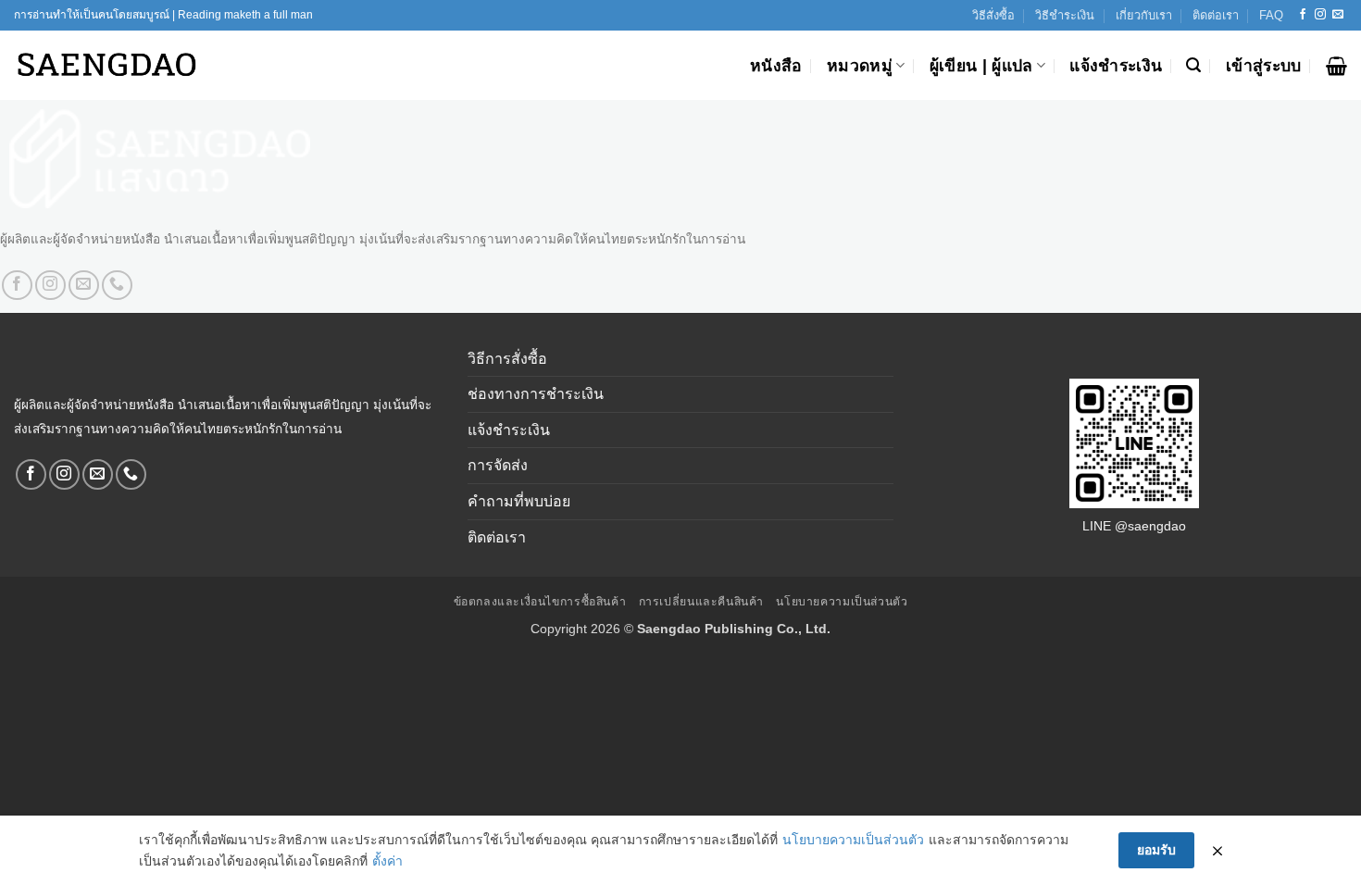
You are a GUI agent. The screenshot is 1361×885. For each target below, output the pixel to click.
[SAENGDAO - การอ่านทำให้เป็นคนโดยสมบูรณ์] (106, 65)
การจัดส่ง (498, 465)
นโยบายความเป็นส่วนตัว (841, 601)
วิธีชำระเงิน (1064, 15)
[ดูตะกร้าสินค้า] (1336, 65)
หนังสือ (776, 65)
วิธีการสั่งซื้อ (507, 359)
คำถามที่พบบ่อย (519, 501)
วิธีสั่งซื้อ (993, 15)
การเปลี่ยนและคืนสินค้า (701, 601)
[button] (1193, 65)
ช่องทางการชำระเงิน (536, 394)
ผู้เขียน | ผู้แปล (981, 65)
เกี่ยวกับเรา (1144, 15)
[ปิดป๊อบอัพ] (1217, 851)
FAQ (1271, 15)
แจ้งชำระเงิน (1115, 65)
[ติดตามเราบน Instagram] (1320, 14)
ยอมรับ (1156, 849)
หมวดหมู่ (860, 65)
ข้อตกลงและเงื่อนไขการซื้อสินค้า (540, 601)
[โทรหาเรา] (117, 285)
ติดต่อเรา (1215, 15)
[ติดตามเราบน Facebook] (1302, 14)
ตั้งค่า (387, 861)
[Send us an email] (1337, 14)
